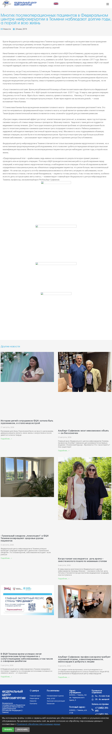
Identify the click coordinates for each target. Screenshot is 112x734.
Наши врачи (34, 698)
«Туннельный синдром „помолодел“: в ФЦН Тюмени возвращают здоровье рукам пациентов (24, 538)
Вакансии (50, 704)
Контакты (33, 704)
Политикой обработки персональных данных (38, 724)
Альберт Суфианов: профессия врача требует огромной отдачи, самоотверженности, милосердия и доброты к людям (84, 659)
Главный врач (35, 696)
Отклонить (22, 729)
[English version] (56, 4)
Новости (7, 29)
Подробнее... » (6, 439)
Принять (8, 729)
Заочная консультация (56, 701)
